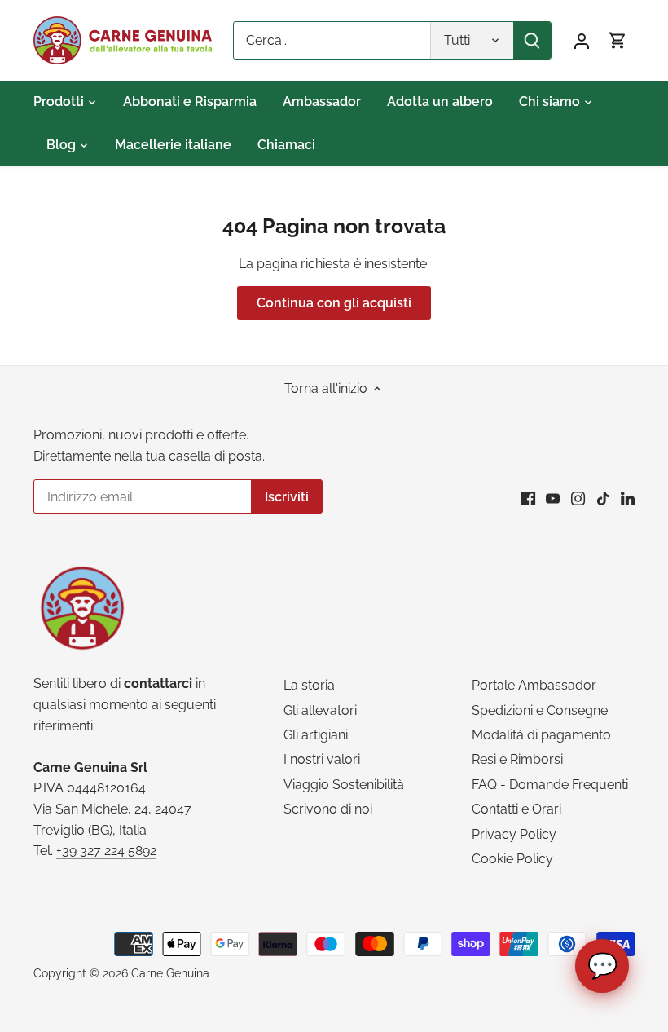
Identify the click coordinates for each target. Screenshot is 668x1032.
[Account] (582, 40)
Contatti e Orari (516, 809)
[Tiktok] (603, 498)
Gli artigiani (315, 735)
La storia (309, 685)
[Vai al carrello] (617, 40)
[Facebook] (528, 498)
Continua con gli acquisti (334, 303)
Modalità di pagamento (541, 735)
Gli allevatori (320, 710)
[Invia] (532, 40)
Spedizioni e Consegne (540, 710)
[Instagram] (578, 498)
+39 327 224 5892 (106, 850)
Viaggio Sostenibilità (343, 784)
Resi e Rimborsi (517, 759)
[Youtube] (553, 498)
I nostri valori (321, 759)
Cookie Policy (512, 859)
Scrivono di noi (327, 809)
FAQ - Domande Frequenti (550, 784)
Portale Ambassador (534, 685)
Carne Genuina (170, 973)
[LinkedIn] (628, 498)
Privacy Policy (514, 834)
